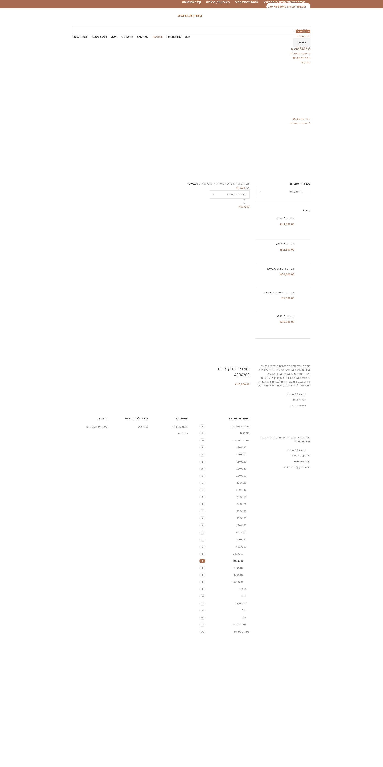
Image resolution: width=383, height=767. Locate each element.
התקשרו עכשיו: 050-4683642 (287, 6)
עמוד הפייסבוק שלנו (96, 426)
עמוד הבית (244, 183)
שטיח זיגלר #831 (285, 316)
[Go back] (375, 44)
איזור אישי (142, 426)
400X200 (238, 561)
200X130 (241, 482)
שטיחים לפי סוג (242, 631)
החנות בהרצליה (180, 426)
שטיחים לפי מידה (225, 183)
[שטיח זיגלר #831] (303, 323)
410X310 (239, 568)
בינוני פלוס (241, 603)
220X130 (242, 511)
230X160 (241, 525)
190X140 (241, 468)
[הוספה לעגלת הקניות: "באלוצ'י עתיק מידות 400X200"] (245, 351)
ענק (244, 617)
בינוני (244, 596)
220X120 (242, 504)
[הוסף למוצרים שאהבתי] (245, 361)
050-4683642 (302, 461)
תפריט (376, 63)
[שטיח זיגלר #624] (303, 251)
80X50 (243, 589)
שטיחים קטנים (239, 624)
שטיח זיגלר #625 (285, 218)
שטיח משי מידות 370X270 (280, 268)
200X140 (241, 490)
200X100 (241, 475)
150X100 (242, 454)
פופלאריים (301, 47)
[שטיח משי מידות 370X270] (303, 276)
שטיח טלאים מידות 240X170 (279, 292)
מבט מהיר (234, 351)
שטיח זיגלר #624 (285, 244)
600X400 (238, 582)
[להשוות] (223, 351)
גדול (244, 610)
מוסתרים (245, 433)
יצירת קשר (183, 433)
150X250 (242, 461)
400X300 (207, 183)
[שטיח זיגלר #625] (303, 226)
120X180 (242, 447)
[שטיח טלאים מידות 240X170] (303, 299)
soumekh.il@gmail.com (297, 467)
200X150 (241, 497)
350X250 (241, 539)
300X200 (241, 532)
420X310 (238, 575)
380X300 (238, 553)
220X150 (242, 518)
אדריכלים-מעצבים (240, 426)
